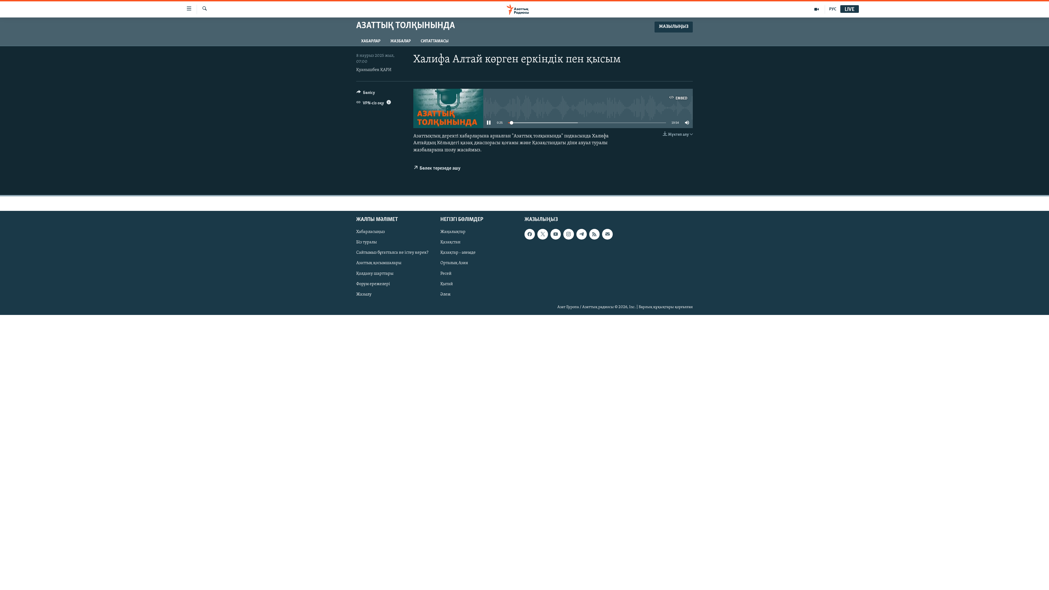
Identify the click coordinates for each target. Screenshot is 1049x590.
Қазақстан (450, 242)
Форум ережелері (373, 284)
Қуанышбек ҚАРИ (373, 70)
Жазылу (364, 294)
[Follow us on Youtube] (555, 234)
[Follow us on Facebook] (529, 234)
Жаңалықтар (452, 232)
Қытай (446, 284)
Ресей (446, 274)
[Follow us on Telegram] (581, 234)
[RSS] (594, 234)
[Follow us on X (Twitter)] (542, 234)
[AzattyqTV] (816, 9)
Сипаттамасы (435, 41)
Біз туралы (366, 242)
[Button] (365, 94)
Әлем (445, 294)
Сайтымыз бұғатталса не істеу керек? (392, 252)
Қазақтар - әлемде (458, 252)
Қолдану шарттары (374, 274)
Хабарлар (371, 41)
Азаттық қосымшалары (378, 263)
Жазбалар (400, 41)
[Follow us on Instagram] (568, 234)
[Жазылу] (607, 234)
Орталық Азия (454, 263)
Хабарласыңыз (370, 232)
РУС (832, 9)
